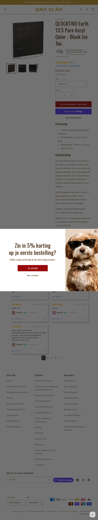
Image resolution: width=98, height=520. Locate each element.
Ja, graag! (32, 268)
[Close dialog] (95, 231)
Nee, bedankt (32, 275)
